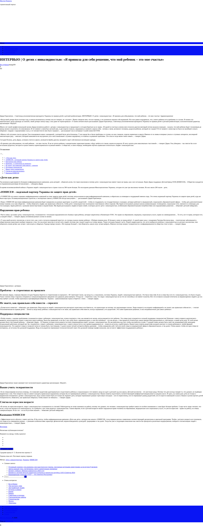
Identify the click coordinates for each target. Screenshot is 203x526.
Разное (6, 54)
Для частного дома (11, 49)
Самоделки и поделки (16, 495)
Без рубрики (4, 65)
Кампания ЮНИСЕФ (12, 173)
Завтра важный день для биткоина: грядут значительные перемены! (32, 469)
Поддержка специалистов (14, 167)
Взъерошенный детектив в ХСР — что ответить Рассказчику (30, 474)
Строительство (9, 52)
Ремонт (11, 493)
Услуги (11, 501)
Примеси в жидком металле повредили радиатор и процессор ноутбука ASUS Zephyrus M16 (41, 473)
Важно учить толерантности (15, 169)
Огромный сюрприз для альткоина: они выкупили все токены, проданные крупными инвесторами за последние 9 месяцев (52, 467)
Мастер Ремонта (6, 1)
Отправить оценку (6, 449)
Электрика (12, 503)
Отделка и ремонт (10, 50)
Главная (7, 47)
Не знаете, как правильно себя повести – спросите (22, 165)
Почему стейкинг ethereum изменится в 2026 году (26, 471)
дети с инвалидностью (14, 460)
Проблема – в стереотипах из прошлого (18, 163)
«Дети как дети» (11, 158)
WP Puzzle (9, 521)
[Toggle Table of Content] (1, 154)
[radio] (103, 437)
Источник (3, 427)
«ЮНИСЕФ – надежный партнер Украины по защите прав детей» (27, 160)
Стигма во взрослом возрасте (15, 171)
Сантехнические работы (17, 497)
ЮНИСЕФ (34, 460)
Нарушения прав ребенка (14, 161)
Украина (26, 460)
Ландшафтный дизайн (16, 488)
